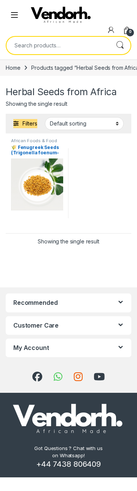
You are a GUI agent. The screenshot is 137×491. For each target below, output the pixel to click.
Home (13, 67)
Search (120, 45)
